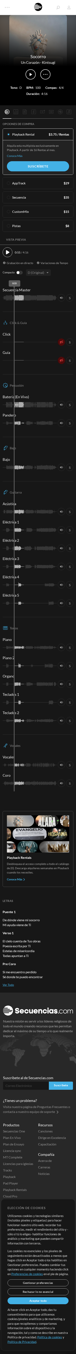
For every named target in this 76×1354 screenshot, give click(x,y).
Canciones (45, 1131)
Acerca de (45, 1161)
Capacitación (47, 1144)
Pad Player (10, 1183)
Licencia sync (12, 1151)
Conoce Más (14, 156)
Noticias (44, 1174)
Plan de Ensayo (13, 1144)
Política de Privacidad (21, 1342)
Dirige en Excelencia (52, 1138)
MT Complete (12, 1157)
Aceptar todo (38, 1300)
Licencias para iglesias (18, 1164)
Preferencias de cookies (27, 1274)
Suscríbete (38, 166)
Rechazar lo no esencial (38, 1291)
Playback (9, 1177)
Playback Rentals (15, 1190)
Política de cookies (49, 1337)
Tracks (7, 1170)
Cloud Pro (10, 1196)
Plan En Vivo (12, 1138)
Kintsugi (48, 62)
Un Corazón (30, 62)
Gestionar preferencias (38, 1282)
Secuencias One (14, 1131)
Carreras (44, 1167)
